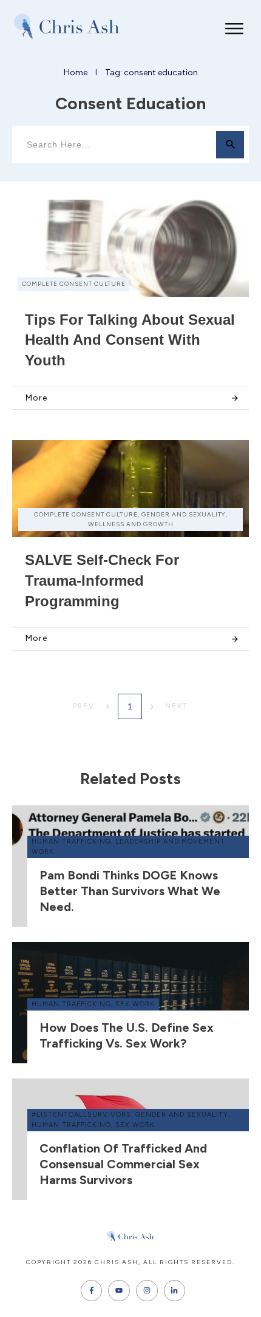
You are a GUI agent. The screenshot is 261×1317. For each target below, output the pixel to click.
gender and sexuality (181, 1115)
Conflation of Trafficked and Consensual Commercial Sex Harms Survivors (123, 1164)
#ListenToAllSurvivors (81, 1115)
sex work (135, 1004)
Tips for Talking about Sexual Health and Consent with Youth (130, 339)
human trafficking (71, 841)
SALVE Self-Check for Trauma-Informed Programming (102, 580)
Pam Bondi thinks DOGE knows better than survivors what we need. (129, 891)
